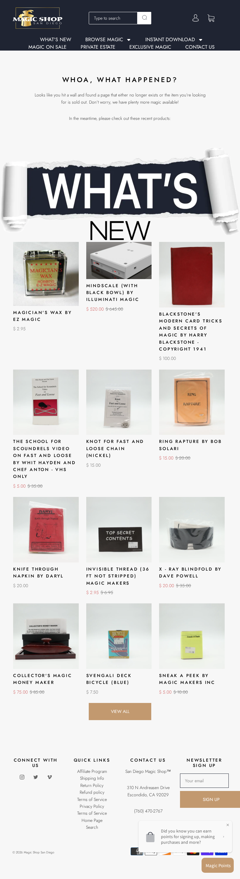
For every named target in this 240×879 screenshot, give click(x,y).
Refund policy (92, 792)
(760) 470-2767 (148, 811)
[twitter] (35, 777)
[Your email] (204, 780)
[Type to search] (113, 18)
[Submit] (144, 17)
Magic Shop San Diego (39, 852)
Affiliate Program (92, 771)
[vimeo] (49, 777)
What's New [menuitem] (55, 39)
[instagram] (22, 777)
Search (92, 827)
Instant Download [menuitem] (170, 39)
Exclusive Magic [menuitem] (150, 47)
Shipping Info (92, 778)
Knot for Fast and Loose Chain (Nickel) (115, 448)
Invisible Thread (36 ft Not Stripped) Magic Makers (118, 576)
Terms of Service (92, 799)
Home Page (92, 820)
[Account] (195, 18)
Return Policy (91, 785)
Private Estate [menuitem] (98, 47)
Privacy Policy (92, 806)
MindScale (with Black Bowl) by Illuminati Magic (112, 292)
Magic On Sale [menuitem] (47, 47)
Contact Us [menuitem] (200, 47)
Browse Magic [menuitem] (104, 39)
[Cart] (211, 17)
